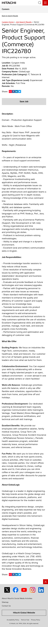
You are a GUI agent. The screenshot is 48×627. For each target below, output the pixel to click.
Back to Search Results (10, 16)
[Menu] (45, 2)
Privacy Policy (35, 620)
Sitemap (5, 602)
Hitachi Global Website (24, 612)
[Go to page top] (45, 581)
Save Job (24, 101)
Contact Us (6, 606)
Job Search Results (24, 22)
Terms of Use (25, 620)
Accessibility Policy (13, 620)
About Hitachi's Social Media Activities (17, 598)
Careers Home (8, 22)
